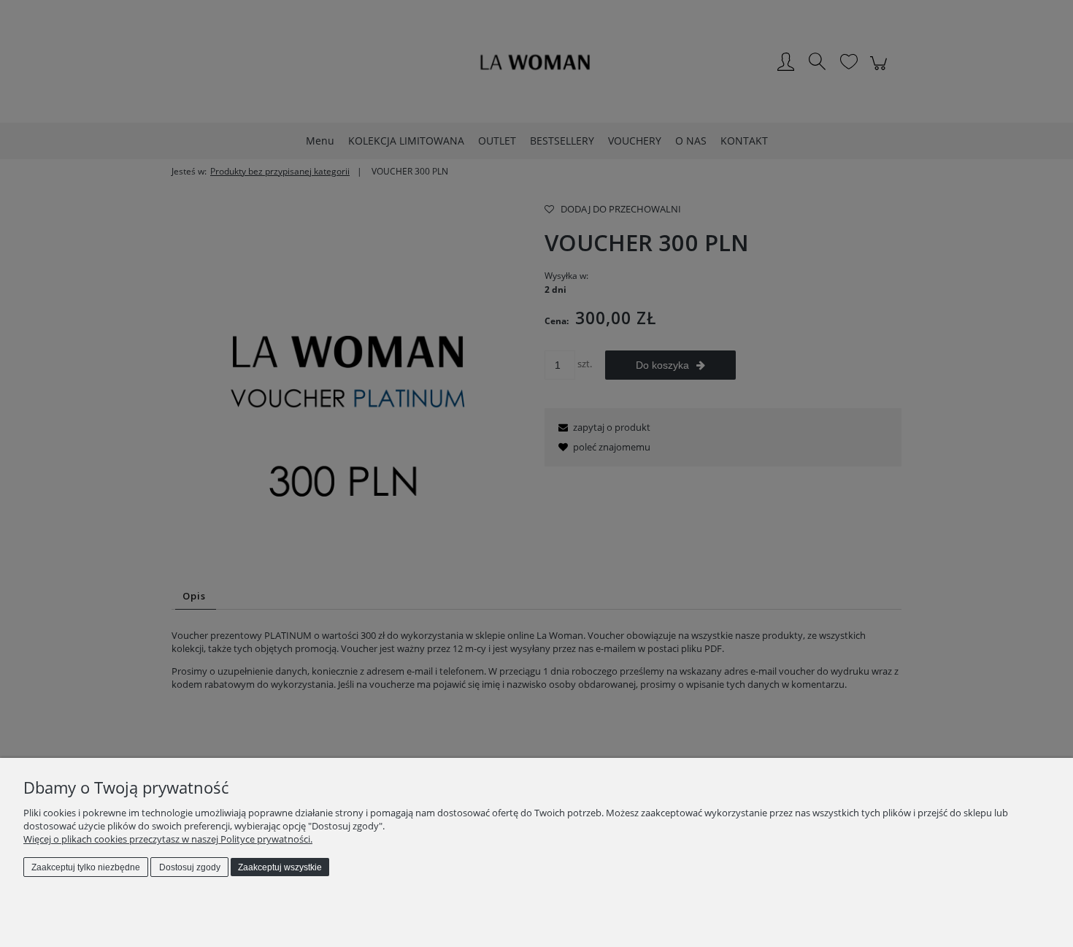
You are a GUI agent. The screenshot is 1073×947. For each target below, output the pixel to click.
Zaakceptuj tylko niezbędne (85, 867)
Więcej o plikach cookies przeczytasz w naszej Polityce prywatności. (167, 839)
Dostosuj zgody (189, 867)
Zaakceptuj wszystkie (280, 867)
